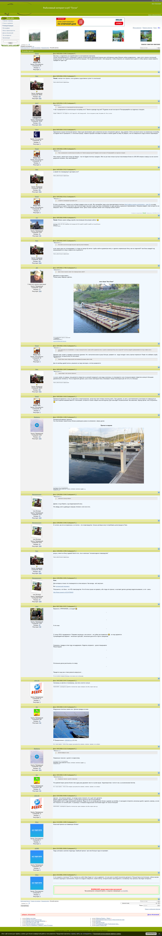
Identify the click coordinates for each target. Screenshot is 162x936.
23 (75, 775)
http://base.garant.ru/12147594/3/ (63, 592)
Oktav (36, 822)
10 (75, 268)
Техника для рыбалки (35, 47)
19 (75, 606)
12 (75, 369)
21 (75, 707)
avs (37, 217)
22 (75, 748)
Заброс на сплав (31, 918)
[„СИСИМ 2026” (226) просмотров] (146, 41)
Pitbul (37, 129)
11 (75, 346)
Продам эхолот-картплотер (34, 919)
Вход (153, 3)
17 (75, 551)
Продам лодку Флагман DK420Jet (35, 921)
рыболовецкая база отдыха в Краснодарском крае (110, 919)
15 (75, 494)
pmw (36, 606)
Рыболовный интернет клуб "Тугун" (60, 8)
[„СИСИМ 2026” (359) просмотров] (62, 41)
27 (75, 875)
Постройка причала (54, 47)
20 (75, 680)
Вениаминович (36, 494)
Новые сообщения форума (154, 14)
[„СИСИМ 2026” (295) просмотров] (118, 41)
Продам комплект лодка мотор (35, 924)
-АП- (37, 268)
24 (75, 795)
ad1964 (37, 848)
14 (75, 417)
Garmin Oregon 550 (101, 925)
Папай (37, 53)
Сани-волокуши (100, 922)
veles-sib (36, 680)
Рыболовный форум (25, 47)
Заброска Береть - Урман (103, 918)
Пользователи (137, 28)
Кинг (33, 46)
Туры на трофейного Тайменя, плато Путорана (39, 925)
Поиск (155, 28)
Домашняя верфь (45, 47)
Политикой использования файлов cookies (107, 934)
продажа (98, 921)
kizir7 (36, 103)
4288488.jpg (68, 740)
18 (75, 578)
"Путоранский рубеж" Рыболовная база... (107, 924)
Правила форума (147, 28)
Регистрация (158, 3)
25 (75, 822)
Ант (37, 707)
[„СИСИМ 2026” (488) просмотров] (35, 41)
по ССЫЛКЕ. (124, 891)
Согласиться (151, 933)
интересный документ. (63, 586)
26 (75, 848)
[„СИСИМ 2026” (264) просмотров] (90, 41)
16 (75, 523)
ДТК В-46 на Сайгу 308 (32, 922)
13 (75, 396)
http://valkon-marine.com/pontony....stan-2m (138, 204)
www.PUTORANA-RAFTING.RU (59, 341)
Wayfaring (37, 417)
